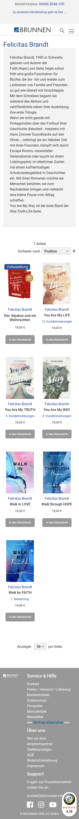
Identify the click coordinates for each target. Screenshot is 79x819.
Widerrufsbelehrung (42, 760)
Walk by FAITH (20, 592)
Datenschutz (37, 700)
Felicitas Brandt (20, 309)
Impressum (35, 766)
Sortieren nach (29, 251)
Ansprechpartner (39, 744)
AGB (30, 755)
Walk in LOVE (20, 504)
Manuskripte (36, 711)
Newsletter (35, 717)
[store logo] (32, 29)
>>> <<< (48, 722)
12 (57, 321)
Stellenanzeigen (39, 749)
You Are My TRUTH (20, 410)
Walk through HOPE (56, 504)
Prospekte (34, 706)
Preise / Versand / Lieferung (48, 689)
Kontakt (33, 684)
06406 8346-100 (51, 4)
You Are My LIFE (57, 315)
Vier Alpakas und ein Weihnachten (20, 318)
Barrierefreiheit (38, 695)
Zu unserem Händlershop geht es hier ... (39, 12)
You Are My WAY (57, 410)
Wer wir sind (36, 738)
